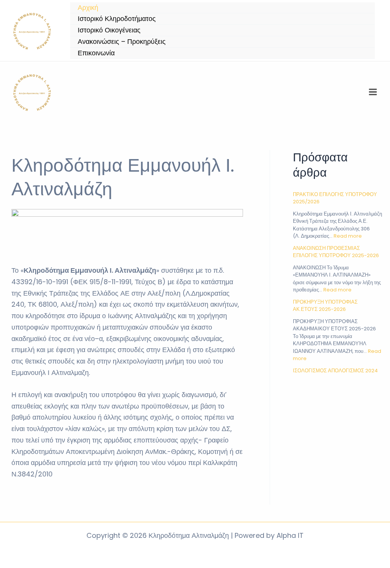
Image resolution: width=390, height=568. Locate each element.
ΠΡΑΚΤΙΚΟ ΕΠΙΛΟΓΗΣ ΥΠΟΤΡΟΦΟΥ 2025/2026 (335, 198)
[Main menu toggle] (372, 92)
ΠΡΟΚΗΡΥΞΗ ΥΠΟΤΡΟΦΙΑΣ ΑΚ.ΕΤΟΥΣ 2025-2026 (325, 305)
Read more (348, 236)
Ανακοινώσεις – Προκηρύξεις (122, 41)
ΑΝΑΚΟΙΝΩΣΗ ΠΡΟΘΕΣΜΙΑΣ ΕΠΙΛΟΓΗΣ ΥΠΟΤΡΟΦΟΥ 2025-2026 (336, 252)
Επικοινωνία (96, 53)
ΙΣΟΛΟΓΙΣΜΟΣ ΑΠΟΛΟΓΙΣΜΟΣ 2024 (335, 370)
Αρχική (88, 7)
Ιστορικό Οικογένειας (109, 30)
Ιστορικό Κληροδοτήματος (117, 18)
